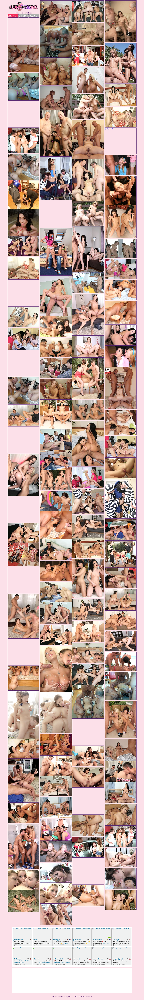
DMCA (81, 997)
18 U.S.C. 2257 (73, 997)
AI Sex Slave (12, 16)
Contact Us (88, 997)
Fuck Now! (34, 16)
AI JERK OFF (23, 16)
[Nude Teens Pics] (23, 7)
